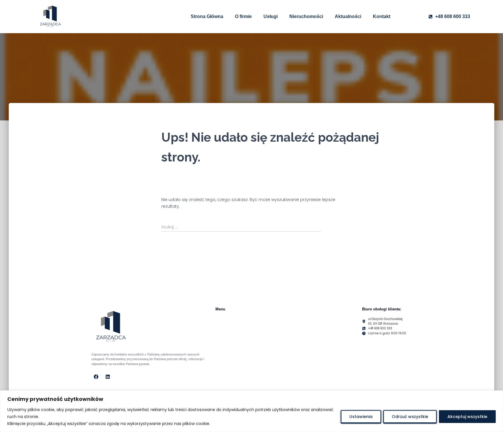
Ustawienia (361, 416)
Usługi (270, 16)
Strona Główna (207, 16)
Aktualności (348, 16)
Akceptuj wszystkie (467, 416)
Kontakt (381, 16)
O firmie (243, 16)
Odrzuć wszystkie (410, 416)
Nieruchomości (306, 16)
